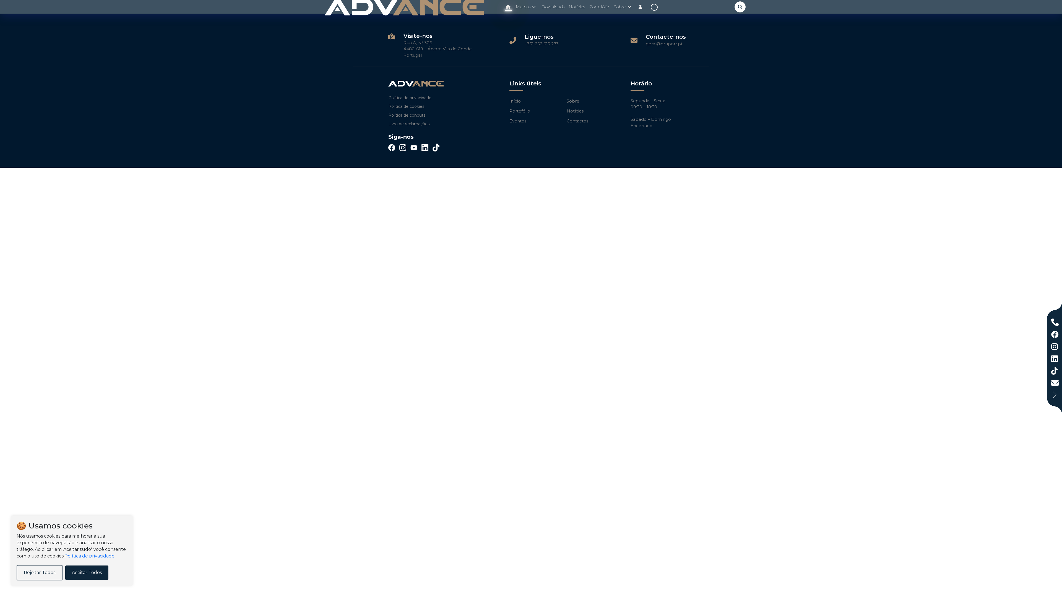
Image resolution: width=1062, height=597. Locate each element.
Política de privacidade (409, 97)
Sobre (573, 101)
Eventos (517, 121)
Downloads (553, 6)
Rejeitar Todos (39, 572)
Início (515, 101)
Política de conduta (407, 115)
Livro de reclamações (409, 123)
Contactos (577, 121)
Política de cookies (406, 106)
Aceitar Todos (87, 572)
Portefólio (599, 6)
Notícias (577, 6)
